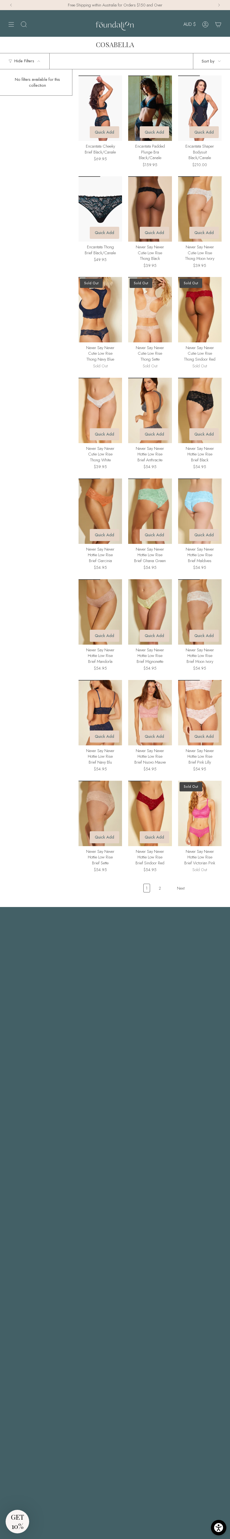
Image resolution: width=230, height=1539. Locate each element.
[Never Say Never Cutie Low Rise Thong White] (100, 410)
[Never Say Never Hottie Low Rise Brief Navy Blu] (100, 712)
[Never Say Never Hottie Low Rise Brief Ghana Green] (150, 511)
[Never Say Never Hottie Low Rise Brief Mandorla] (100, 612)
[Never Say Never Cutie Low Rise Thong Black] (150, 209)
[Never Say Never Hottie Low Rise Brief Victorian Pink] (200, 813)
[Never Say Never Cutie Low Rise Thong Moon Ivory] (200, 209)
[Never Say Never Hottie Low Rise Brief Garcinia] (100, 511)
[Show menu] (11, 24)
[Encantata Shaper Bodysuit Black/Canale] (200, 108)
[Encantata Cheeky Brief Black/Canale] (100, 108)
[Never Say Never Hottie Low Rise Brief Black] (200, 410)
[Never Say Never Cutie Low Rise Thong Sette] (150, 309)
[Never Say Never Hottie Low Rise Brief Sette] (100, 813)
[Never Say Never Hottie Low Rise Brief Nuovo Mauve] (150, 712)
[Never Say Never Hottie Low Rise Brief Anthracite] (150, 410)
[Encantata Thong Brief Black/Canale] (100, 209)
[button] (17, 1521)
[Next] (219, 5)
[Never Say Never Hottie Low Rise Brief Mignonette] (150, 612)
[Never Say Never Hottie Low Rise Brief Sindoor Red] (150, 813)
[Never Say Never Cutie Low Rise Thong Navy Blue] (100, 309)
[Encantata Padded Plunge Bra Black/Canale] (150, 108)
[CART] (218, 24)
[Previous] (10, 5)
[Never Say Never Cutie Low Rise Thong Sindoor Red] (200, 309)
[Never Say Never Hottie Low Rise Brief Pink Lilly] (200, 712)
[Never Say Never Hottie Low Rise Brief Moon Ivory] (200, 612)
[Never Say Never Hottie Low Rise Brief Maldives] (200, 511)
